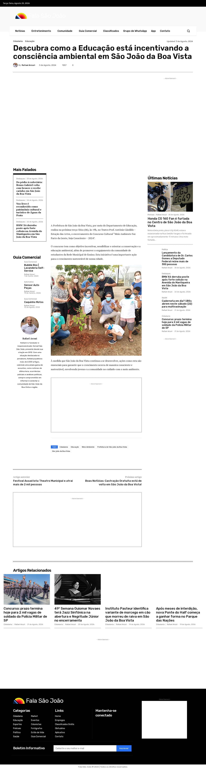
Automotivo (29, 282)
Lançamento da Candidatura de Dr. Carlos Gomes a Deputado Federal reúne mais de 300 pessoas (177, 258)
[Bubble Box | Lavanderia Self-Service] (17, 265)
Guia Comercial (30, 262)
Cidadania (18, 41)
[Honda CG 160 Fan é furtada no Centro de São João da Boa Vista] (170, 197)
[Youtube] (200, 3)
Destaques (20, 179)
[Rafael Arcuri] (16, 65)
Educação (30, 41)
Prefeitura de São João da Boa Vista (112, 447)
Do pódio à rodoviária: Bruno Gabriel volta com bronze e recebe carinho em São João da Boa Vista (29, 187)
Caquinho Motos (33, 302)
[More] (190, 65)
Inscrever (123, 748)
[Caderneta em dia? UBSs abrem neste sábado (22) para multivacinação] (153, 303)
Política (165, 250)
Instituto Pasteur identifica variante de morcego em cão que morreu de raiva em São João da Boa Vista (127, 614)
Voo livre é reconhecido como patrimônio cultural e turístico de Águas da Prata (28, 209)
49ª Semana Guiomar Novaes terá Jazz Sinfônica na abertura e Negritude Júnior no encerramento (77, 614)
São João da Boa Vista (61, 451)
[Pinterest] (169, 65)
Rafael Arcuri (28, 65)
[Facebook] (181, 3)
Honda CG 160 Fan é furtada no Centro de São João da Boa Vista (170, 222)
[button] (188, 30)
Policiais (151, 215)
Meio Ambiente (88, 447)
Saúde (164, 298)
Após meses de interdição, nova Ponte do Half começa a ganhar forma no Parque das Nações (178, 614)
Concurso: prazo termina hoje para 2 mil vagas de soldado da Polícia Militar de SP (177, 323)
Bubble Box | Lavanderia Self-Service (34, 268)
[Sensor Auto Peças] (17, 285)
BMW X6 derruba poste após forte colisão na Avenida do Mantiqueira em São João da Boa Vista (29, 231)
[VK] (176, 65)
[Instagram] (187, 3)
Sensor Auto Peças (31, 286)
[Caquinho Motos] (17, 302)
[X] (193, 3)
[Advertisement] (96, 199)
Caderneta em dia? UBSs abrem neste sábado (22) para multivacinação (177, 303)
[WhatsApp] (183, 65)
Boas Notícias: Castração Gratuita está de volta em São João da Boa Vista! (113, 482)
